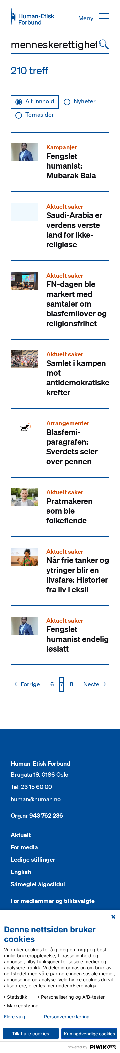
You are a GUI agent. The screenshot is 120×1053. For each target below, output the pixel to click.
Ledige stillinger (33, 859)
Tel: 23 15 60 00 (31, 786)
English (21, 872)
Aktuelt (21, 835)
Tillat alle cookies (30, 1033)
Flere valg (14, 1016)
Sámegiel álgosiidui (38, 884)
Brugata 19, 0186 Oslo (39, 774)
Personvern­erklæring (67, 1016)
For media (24, 847)
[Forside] (33, 16)
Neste (94, 684)
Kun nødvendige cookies (89, 1033)
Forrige (27, 684)
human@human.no (36, 799)
